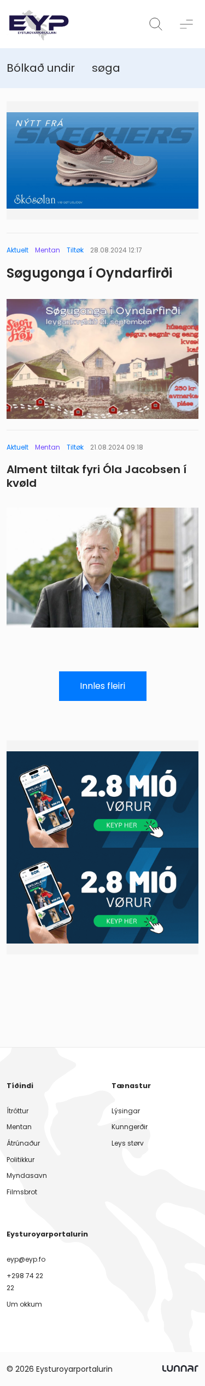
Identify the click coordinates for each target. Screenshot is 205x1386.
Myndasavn (27, 1175)
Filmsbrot (22, 1192)
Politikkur (20, 1159)
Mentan (19, 1126)
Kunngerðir (130, 1126)
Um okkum (24, 1304)
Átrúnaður (23, 1143)
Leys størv (128, 1143)
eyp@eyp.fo (26, 1259)
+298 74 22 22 (25, 1281)
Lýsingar (126, 1110)
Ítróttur (17, 1110)
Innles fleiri (102, 686)
